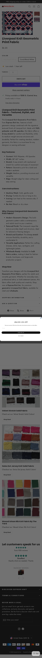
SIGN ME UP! (21, 332)
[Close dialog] (40, 318)
